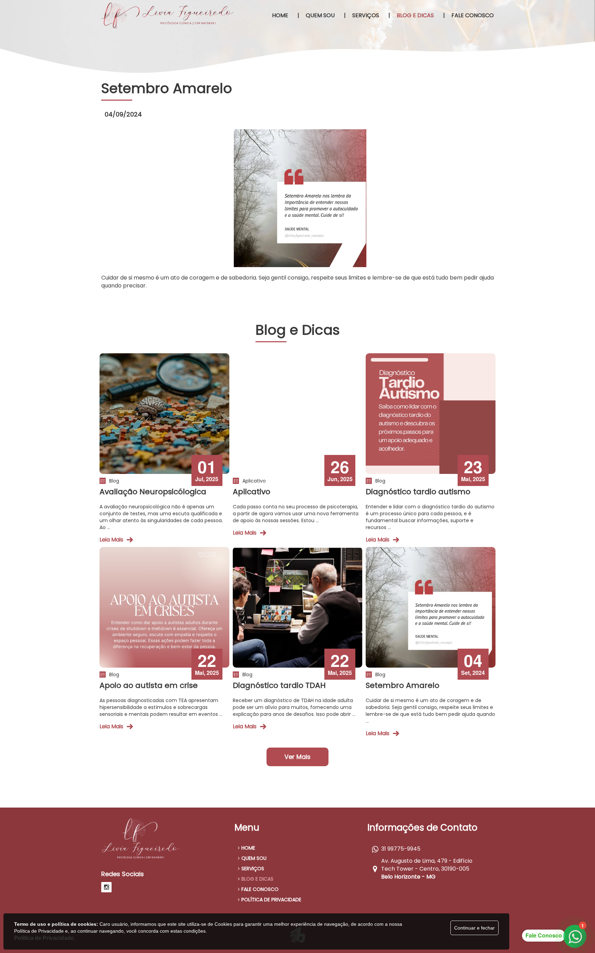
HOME (248, 847)
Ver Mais (297, 756)
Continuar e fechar (474, 928)
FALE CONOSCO (260, 889)
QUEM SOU (254, 858)
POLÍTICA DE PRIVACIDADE (271, 899)
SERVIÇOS (252, 868)
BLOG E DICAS (257, 878)
